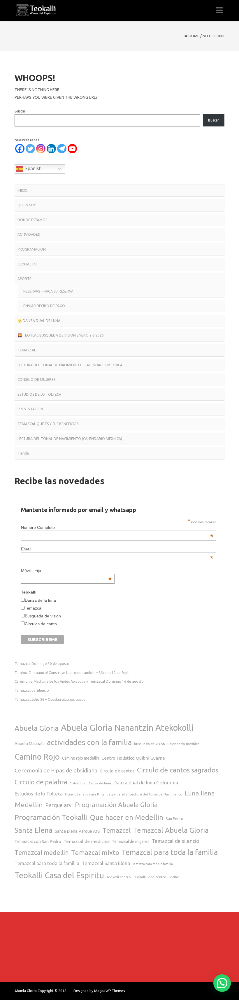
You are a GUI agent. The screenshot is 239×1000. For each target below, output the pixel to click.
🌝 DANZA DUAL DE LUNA (38, 321)
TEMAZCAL (26, 350)
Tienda (23, 453)
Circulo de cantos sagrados (177, 770)
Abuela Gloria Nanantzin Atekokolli (127, 728)
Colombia (77, 783)
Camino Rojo (37, 756)
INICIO (22, 190)
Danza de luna (99, 783)
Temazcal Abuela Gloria (171, 830)
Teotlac (174, 877)
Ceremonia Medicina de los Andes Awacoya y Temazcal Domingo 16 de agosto (79, 681)
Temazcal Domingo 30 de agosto (42, 664)
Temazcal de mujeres (131, 841)
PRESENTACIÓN (30, 409)
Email (117, 549)
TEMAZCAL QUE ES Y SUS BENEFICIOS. (48, 424)
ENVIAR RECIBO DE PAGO (44, 306)
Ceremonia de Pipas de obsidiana (56, 770)
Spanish (32, 168)
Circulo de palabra (41, 782)
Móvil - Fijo (66, 570)
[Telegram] (61, 148)
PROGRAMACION (31, 249)
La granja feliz (117, 794)
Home (194, 36)
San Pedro (174, 818)
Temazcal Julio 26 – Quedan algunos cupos (50, 699)
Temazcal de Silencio (32, 690)
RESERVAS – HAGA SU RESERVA (48, 291)
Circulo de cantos (117, 770)
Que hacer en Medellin (126, 817)
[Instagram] (40, 148)
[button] (222, 983)
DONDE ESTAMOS (32, 220)
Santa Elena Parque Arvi (77, 831)
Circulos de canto (41, 624)
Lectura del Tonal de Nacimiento (155, 794)
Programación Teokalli (51, 817)
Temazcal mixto (95, 852)
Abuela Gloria (37, 728)
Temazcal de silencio (175, 841)
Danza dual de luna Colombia (145, 782)
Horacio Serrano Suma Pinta (84, 794)
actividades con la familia (89, 742)
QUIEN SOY (26, 205)
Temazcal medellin (42, 852)
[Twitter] (30, 148)
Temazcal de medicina (87, 841)
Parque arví (59, 805)
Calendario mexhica (183, 744)
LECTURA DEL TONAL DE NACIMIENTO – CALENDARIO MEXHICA (69, 365)
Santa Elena (33, 830)
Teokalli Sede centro (149, 877)
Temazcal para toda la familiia (47, 863)
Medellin (29, 804)
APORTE (24, 279)
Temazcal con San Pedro (38, 841)
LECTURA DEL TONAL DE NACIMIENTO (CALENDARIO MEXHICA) (69, 439)
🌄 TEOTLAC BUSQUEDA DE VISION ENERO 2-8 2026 (60, 335)
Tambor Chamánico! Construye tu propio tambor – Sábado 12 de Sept (72, 673)
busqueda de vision (149, 744)
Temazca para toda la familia (152, 864)
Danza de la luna (40, 600)
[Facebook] (19, 148)
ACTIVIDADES (28, 234)
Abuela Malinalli (30, 743)
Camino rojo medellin (80, 758)
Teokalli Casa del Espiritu (59, 875)
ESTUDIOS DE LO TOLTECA (39, 394)
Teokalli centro (118, 877)
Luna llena (200, 793)
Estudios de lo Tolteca (39, 793)
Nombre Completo (117, 527)
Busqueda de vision (43, 616)
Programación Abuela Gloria (116, 804)
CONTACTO (27, 264)
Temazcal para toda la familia (170, 852)
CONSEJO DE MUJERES (36, 379)
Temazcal (33, 608)
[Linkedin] (51, 148)
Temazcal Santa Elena (106, 863)
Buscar (20, 111)
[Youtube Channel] (72, 148)
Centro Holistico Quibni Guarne (133, 758)
